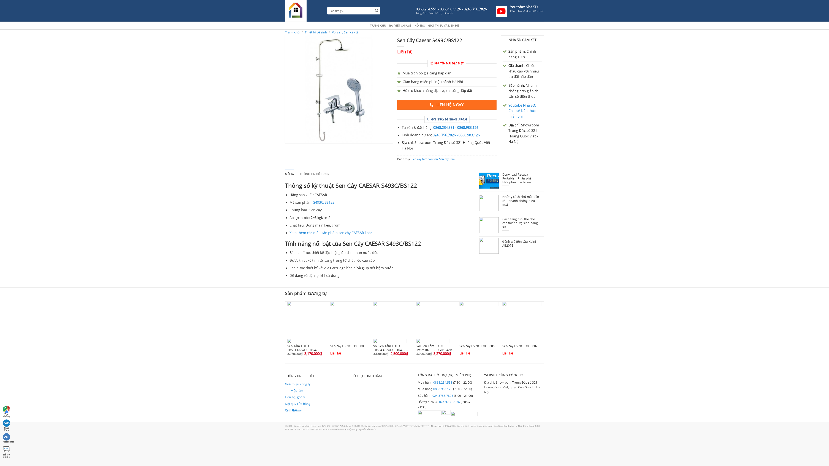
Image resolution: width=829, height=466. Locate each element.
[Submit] (376, 10)
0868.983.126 (442, 389)
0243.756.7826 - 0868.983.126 (456, 135)
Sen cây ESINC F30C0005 (477, 346)
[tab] (289, 174)
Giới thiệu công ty (297, 384)
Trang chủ (378, 25)
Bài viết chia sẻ (400, 25)
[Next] (545, 332)
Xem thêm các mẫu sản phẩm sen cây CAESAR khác (331, 232)
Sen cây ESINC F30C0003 (347, 346)
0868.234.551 (442, 382)
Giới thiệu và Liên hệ (443, 25)
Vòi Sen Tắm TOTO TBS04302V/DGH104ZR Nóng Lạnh (389, 348)
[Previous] (284, 332)
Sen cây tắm (419, 159)
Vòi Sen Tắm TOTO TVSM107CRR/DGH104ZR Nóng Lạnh (434, 348)
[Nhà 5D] (303, 11)
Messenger (7, 441)
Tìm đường (6, 414)
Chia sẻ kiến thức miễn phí (522, 111)
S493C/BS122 (323, 202)
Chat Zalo (6, 428)
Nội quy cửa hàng (297, 404)
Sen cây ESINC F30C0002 (520, 346)
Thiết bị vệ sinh (316, 32)
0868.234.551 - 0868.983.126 (455, 127)
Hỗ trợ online (6, 455)
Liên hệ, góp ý (295, 397)
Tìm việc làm (294, 391)
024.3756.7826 (442, 396)
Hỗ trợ (419, 25)
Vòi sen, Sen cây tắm (346, 32)
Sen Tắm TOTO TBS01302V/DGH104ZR (303, 348)
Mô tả (289, 174)
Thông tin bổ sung (314, 174)
